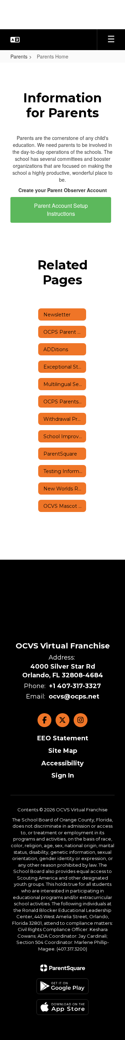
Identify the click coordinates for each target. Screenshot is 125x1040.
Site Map (62, 751)
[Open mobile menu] (111, 39)
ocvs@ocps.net (74, 696)
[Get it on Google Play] (62, 986)
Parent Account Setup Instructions (61, 210)
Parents (18, 56)
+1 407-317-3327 (75, 686)
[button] (15, 39)
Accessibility (62, 763)
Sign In (62, 775)
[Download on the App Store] (62, 1007)
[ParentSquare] (63, 968)
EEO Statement (62, 738)
